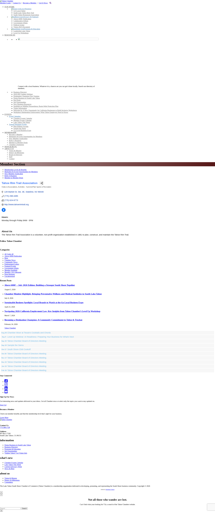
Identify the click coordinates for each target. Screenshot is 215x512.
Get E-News (43, 3)
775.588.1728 (5, 427)
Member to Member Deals (13, 178)
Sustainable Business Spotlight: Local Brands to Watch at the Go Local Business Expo (43, 302)
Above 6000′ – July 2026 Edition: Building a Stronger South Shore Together (39, 285)
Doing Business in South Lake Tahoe (17, 445)
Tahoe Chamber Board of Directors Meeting (26, 341)
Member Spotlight (10, 270)
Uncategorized (9, 276)
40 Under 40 (8, 254)
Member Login (5, 3)
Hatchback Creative (110, 489)
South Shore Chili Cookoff (19, 349)
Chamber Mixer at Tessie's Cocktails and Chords (29, 333)
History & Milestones (12, 480)
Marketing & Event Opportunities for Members (21, 172)
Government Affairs (11, 268)
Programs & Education (12, 449)
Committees (8, 482)
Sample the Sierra (15, 345)
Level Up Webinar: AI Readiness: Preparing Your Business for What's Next (40, 337)
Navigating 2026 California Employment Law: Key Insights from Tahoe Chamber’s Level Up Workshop (52, 311)
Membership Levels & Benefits (15, 170)
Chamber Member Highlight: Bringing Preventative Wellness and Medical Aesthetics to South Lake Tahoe (53, 294)
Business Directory (11, 447)
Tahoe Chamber (10, 328)
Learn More (4, 418)
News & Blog (9, 469)
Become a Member (30, 3)
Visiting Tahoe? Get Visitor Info (15, 453)
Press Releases (9, 274)
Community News (10, 262)
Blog (6, 258)
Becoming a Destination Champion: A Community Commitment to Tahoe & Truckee (43, 320)
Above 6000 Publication (13, 256)
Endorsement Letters (11, 264)
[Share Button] (41, 183)
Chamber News (10, 260)
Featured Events (10, 266)
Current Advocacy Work (13, 467)
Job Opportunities (10, 451)
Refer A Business (10, 176)
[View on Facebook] (4, 211)
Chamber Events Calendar (13, 463)
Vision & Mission (10, 478)
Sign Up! (3, 405)
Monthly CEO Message (12, 272)
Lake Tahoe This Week (12, 465)
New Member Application (13, 174)
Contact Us (17, 3)
